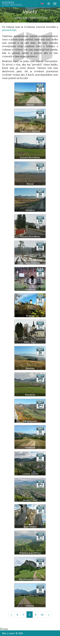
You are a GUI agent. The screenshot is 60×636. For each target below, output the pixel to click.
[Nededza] (30, 357)
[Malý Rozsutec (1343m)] (30, 568)
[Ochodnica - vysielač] (30, 120)
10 (42, 614)
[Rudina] (30, 595)
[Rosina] (30, 94)
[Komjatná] (30, 384)
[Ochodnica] (30, 278)
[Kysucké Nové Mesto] (30, 146)
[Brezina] (30, 305)
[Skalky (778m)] (30, 489)
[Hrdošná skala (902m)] (30, 542)
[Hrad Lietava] (30, 515)
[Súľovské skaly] (30, 410)
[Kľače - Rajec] (30, 331)
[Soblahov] (30, 199)
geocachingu (9, 29)
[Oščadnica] (30, 436)
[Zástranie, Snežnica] (30, 252)
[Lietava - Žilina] (30, 463)
